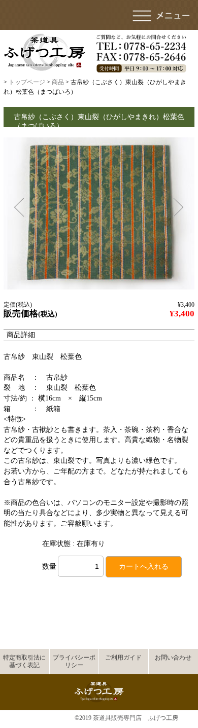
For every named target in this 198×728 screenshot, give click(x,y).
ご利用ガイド (123, 657)
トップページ (27, 82)
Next (178, 207)
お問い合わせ (173, 657)
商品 (58, 82)
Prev (18, 207)
